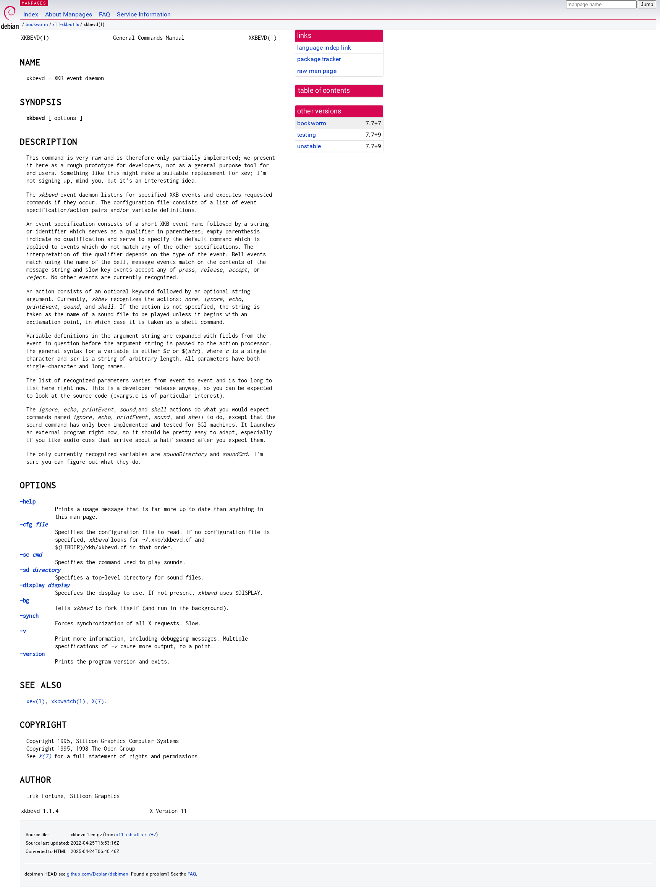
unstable (309, 146)
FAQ (104, 14)
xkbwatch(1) (68, 701)
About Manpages (68, 14)
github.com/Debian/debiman (98, 874)
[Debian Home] (9, 15)
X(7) (98, 701)
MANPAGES (34, 2)
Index (30, 14)
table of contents (324, 90)
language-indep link (324, 47)
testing (306, 134)
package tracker (319, 59)
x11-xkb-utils (65, 24)
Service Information (144, 14)
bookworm (37, 24)
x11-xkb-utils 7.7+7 (136, 834)
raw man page (316, 70)
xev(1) (35, 701)
